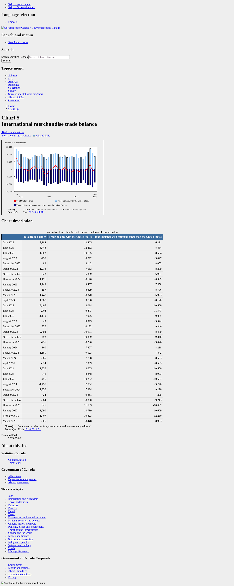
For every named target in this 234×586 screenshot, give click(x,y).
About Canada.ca (17, 571)
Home (11, 106)
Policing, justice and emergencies (26, 526)
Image (22, 135)
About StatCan (16, 97)
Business (13, 505)
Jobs (10, 495)
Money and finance (18, 536)
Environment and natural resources (27, 517)
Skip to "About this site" (21, 7)
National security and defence (24, 520)
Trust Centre (15, 462)
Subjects (12, 75)
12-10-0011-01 (36, 212)
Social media (15, 564)
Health (11, 511)
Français (12, 21)
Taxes (11, 514)
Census (12, 90)
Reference (13, 84)
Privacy (12, 577)
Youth (11, 548)
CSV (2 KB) (43, 135)
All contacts (14, 476)
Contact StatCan (17, 459)
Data (10, 78)
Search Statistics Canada (14, 56)
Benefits (12, 508)
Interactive (7, 135)
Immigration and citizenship (23, 498)
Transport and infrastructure (23, 529)
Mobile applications (18, 567)
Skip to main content (19, 4)
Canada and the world (20, 532)
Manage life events (18, 551)
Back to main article (12, 132)
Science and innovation (20, 539)
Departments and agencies (22, 479)
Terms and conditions (19, 574)
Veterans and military (19, 545)
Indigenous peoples (18, 542)
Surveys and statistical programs (25, 94)
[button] (18, 42)
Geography (14, 87)
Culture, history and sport (22, 523)
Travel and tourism (18, 502)
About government (18, 482)
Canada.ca (14, 100)
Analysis (13, 81)
